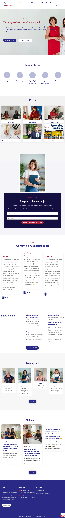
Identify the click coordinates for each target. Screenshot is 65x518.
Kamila (40, 383)
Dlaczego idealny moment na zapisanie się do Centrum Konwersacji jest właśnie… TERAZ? (11, 447)
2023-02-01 (48, 426)
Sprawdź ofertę (25, 40)
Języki (27, 2)
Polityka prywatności (40, 490)
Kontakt (58, 5)
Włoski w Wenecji (54, 2)
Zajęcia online (54, 122)
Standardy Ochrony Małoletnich (43, 493)
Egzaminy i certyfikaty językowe (10, 141)
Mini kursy (54, 141)
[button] (32, 348)
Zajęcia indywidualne (32, 122)
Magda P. (24, 385)
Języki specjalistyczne (32, 141)
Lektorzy (58, 81)
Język (7, 81)
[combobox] (8, 218)
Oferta (33, 2)
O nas (21, 2)
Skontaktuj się (9, 40)
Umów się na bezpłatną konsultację (32, 222)
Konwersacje (20, 81)
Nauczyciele (40, 2)
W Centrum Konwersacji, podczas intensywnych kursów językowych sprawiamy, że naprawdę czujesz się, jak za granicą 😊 (53, 434)
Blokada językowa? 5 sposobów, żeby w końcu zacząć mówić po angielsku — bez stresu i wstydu (32, 452)
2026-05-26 (27, 446)
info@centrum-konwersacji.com (28, 495)
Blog (47, 2)
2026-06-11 (6, 441)
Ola (56, 385)
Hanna (8, 385)
